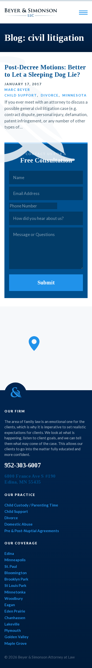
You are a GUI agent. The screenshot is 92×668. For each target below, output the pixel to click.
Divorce (50, 95)
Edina (9, 553)
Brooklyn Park (16, 579)
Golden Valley (16, 637)
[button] (34, 343)
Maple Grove (15, 643)
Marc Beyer (17, 90)
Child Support (20, 95)
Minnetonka (15, 592)
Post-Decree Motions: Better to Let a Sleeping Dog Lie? (45, 71)
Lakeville (12, 624)
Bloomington (15, 573)
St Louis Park (15, 585)
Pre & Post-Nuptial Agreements (31, 530)
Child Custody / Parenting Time (31, 505)
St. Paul (10, 566)
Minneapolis (15, 560)
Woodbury (13, 598)
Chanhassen (14, 617)
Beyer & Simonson (30, 12)
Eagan (9, 605)
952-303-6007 (22, 465)
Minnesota (74, 95)
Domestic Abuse (18, 524)
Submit (46, 283)
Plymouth (12, 630)
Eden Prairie (14, 611)
